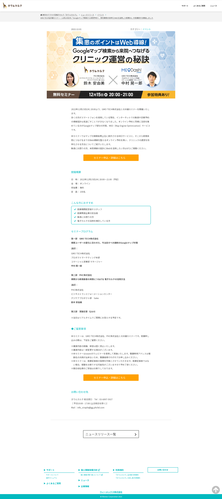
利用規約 (119, 469)
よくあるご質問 (199, 6)
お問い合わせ (162, 469)
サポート (185, 6)
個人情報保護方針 (89, 469)
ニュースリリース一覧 (100, 434)
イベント (147, 29)
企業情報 (85, 486)
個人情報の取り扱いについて (91, 475)
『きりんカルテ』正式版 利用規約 (127, 475)
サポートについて (52, 475)
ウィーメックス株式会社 (111, 491)
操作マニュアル (51, 478)
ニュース (213, 6)
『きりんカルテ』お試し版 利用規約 (127, 478)
